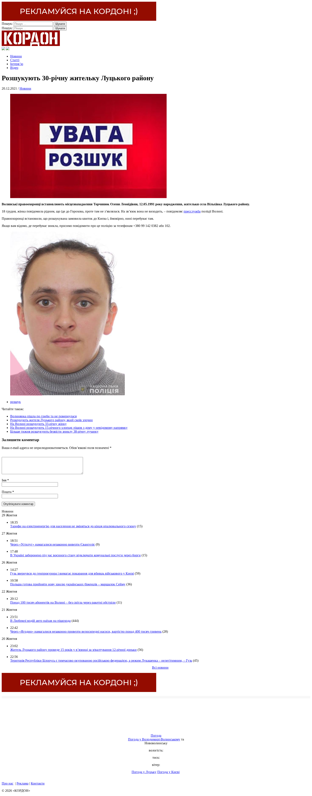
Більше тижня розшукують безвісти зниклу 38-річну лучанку (54, 431)
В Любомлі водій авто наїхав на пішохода (40, 620)
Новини (16, 56)
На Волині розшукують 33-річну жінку (38, 424)
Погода (156, 735)
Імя (4, 480)
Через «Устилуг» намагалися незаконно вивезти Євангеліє (52, 544)
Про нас (7, 783)
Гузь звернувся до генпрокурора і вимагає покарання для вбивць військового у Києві (72, 573)
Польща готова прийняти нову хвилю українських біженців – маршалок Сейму (67, 584)
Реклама (22, 783)
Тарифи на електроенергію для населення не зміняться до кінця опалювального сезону (73, 526)
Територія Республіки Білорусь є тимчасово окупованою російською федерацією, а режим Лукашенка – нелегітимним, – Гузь (101, 660)
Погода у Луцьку (144, 772)
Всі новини (160, 667)
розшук (15, 402)
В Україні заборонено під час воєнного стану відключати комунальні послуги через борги (75, 555)
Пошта (7, 492)
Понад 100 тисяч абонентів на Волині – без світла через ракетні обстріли (63, 602)
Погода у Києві (168, 772)
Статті (14, 60)
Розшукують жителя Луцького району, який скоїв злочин (51, 420)
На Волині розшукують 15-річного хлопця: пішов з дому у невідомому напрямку (69, 427)
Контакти (38, 783)
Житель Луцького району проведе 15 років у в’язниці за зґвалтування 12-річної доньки (73, 650)
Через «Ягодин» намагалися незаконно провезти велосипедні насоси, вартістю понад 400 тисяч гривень (86, 631)
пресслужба (192, 211)
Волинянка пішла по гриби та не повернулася (43, 416)
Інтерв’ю (16, 64)
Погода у (154, 739)
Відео (14, 67)
